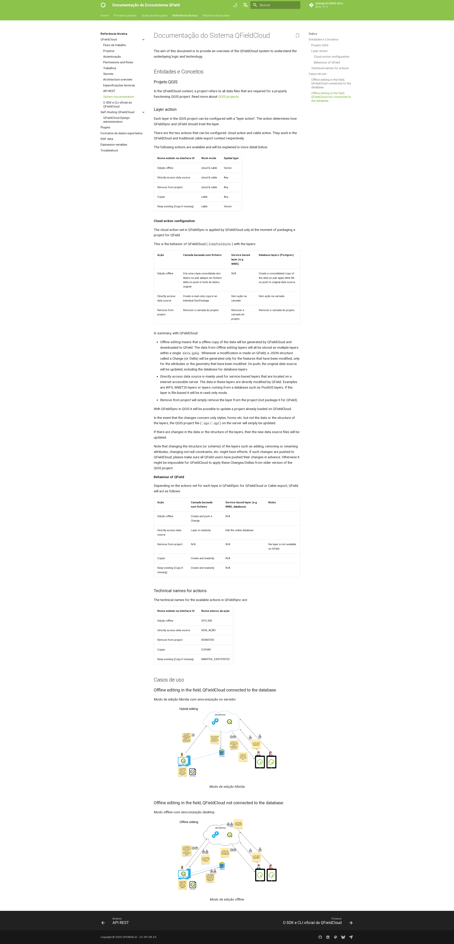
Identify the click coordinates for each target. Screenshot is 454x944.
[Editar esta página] (297, 35)
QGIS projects (228, 97)
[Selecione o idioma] (245, 5)
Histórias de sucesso (216, 15)
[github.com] (320, 937)
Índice (313, 33)
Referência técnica (185, 15)
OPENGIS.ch (130, 937)
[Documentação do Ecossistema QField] (103, 5)
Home (105, 15)
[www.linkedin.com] (328, 937)
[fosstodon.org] (335, 937)
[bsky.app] (343, 937)
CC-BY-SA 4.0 (148, 937)
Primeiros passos (125, 15)
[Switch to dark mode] (235, 5)
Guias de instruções (154, 15)
